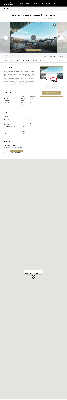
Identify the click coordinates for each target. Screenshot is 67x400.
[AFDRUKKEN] (15, 8)
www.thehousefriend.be (15, 154)
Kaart (43, 60)
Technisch (26, 60)
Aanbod (21, 3)
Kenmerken (18, 60)
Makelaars (29, 3)
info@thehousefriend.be (15, 152)
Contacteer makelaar (51, 92)
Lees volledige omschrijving (13, 86)
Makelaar (34, 60)
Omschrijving (8, 60)
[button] (6, 38)
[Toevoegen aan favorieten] (54, 25)
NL (57, 3)
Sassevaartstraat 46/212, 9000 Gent (14, 147)
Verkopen (36, 3)
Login (42, 3)
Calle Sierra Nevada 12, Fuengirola (27, 18)
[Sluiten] (41, 271)
